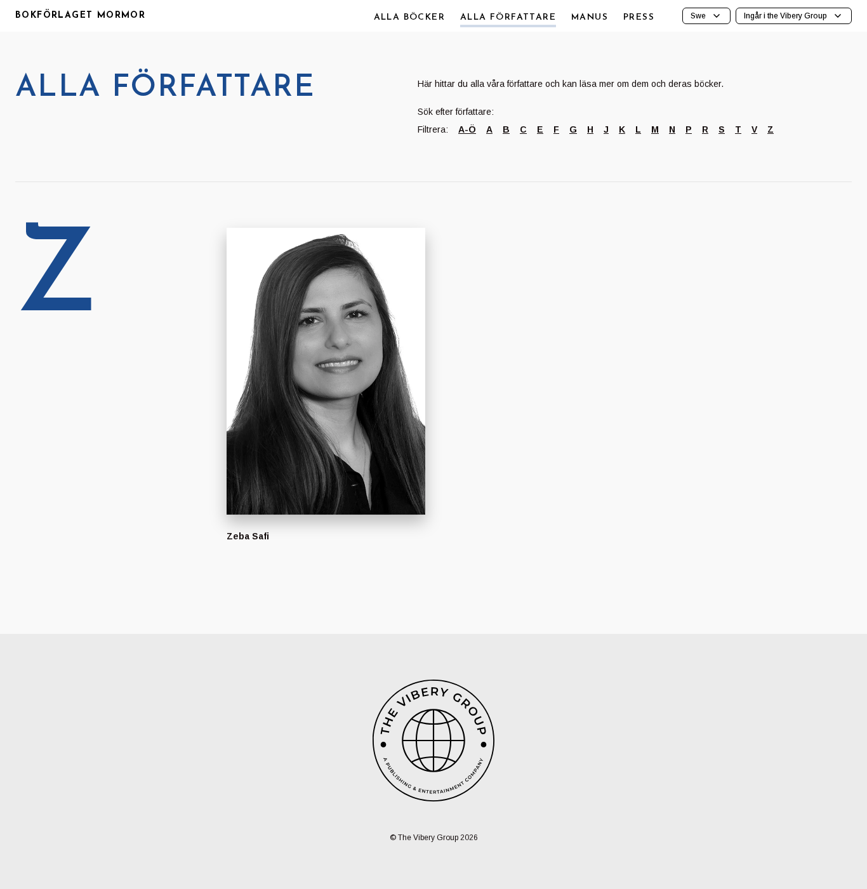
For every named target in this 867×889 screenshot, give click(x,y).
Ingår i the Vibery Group (785, 15)
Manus (589, 17)
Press (638, 17)
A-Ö (467, 129)
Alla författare (508, 17)
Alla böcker (409, 17)
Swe (698, 15)
